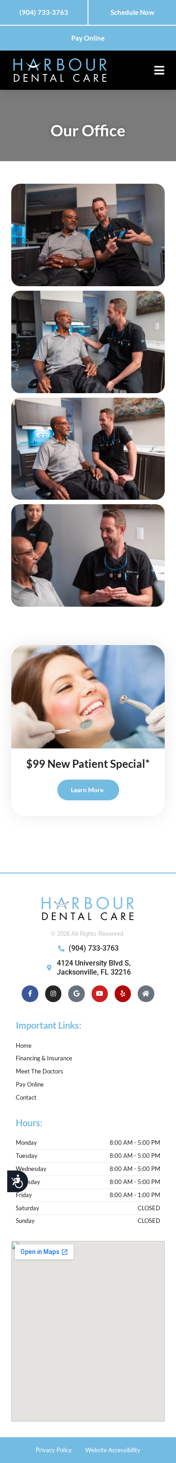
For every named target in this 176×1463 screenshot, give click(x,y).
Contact (26, 1097)
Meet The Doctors (39, 1071)
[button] (159, 70)
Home (24, 1045)
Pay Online (30, 1084)
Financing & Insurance (44, 1058)
